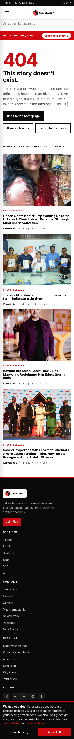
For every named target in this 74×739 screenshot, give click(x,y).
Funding (8, 546)
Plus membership (14, 609)
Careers (8, 596)
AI (4, 573)
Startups (8, 553)
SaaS (6, 559)
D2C (5, 566)
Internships (10, 589)
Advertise (9, 659)
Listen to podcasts (53, 128)
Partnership (10, 679)
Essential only (19, 732)
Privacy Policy (36, 723)
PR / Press (9, 672)
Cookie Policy (12, 723)
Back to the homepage (23, 116)
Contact (8, 602)
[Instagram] (32, 696)
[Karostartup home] (43, 13)
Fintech (7, 539)
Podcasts (9, 622)
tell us (61, 104)
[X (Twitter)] (6, 696)
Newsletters (11, 616)
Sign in (67, 3)
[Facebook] (41, 696)
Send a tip (9, 665)
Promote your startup (17, 652)
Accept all (54, 732)
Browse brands (18, 128)
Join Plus (12, 521)
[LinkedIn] (15, 696)
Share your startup (15, 645)
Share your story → (56, 35)
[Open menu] (7, 13)
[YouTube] (24, 696)
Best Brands (11, 629)
